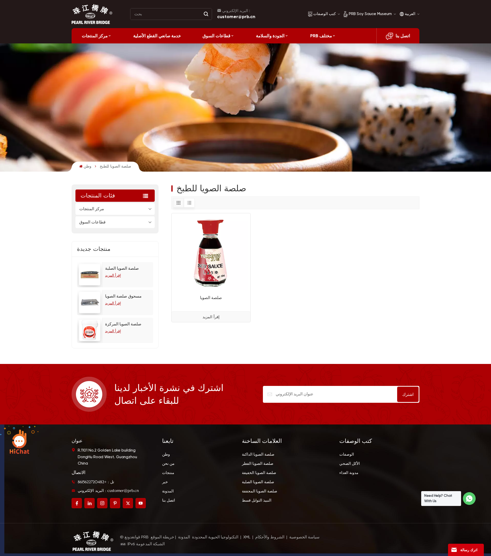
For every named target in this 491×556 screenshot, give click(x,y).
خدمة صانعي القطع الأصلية (157, 35)
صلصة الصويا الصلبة (122, 269)
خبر (165, 482)
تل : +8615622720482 (96, 481)
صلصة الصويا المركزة (123, 324)
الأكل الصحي (349, 464)
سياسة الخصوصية (304, 537)
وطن (87, 166)
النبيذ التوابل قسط (256, 500)
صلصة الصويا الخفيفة (259, 473)
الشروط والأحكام (269, 537)
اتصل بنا (403, 35)
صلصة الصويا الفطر (257, 464)
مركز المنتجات (95, 35)
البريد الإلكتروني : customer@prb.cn (108, 490)
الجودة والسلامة (270, 35)
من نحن (168, 464)
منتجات (168, 473)
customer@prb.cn (236, 16)
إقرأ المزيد (113, 275)
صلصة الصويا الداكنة (258, 454)
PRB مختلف (321, 35)
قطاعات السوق (216, 35)
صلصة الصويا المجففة (259, 491)
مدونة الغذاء (348, 473)
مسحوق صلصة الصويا (123, 296)
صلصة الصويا (211, 297)
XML (246, 537)
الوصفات (346, 454)
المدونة (168, 491)
